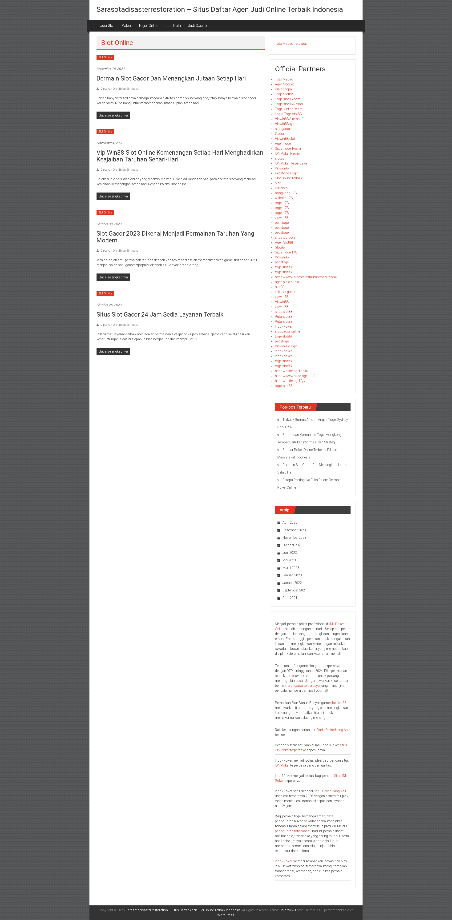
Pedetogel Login (287, 173)
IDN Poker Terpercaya (291, 163)
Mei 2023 (289, 560)
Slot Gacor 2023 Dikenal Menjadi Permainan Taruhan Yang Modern (175, 237)
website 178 (284, 198)
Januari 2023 (292, 575)
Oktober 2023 (292, 545)
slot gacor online (287, 331)
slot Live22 (338, 703)
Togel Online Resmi (289, 109)
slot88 (279, 158)
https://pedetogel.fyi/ (290, 381)
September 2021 (294, 590)
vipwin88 (281, 218)
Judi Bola (173, 25)
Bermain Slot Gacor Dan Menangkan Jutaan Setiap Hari (171, 78)
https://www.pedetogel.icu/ (295, 376)
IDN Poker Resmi (287, 153)
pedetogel (282, 223)
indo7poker (283, 351)
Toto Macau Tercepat (291, 43)
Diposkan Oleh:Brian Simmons (119, 88)
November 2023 (294, 537)
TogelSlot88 (284, 94)
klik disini (281, 188)
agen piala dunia (287, 282)
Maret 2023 (290, 568)
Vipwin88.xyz (284, 124)
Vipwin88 (282, 168)
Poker (126, 25)
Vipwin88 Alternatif (289, 119)
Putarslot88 (283, 316)
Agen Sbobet (284, 84)
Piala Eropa (283, 89)
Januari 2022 (292, 583)
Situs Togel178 (286, 252)
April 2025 (289, 522)
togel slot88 (283, 386)
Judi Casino (197, 25)
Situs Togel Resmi (288, 148)
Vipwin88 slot (285, 139)
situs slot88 (283, 311)
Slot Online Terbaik (288, 178)
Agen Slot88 (284, 242)
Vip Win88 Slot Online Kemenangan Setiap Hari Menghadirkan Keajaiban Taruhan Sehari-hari (180, 156)
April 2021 (289, 598)
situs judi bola (285, 237)
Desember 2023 (294, 530)
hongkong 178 (286, 193)
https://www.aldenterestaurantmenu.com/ (306, 277)
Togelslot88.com (287, 99)
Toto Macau (284, 79)
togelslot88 (283, 267)
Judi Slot (107, 25)
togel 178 (282, 203)
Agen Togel (283, 143)
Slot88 (280, 247)
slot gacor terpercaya (304, 685)
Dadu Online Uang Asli (333, 730)
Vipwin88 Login (286, 346)
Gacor (279, 134)
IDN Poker (282, 765)
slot (278, 183)
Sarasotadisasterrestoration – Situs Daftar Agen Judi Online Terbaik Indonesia (220, 9)
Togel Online (148, 25)
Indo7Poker (283, 326)
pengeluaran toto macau (293, 831)
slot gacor (282, 129)
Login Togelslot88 (288, 114)
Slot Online (105, 57)
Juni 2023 (289, 552)
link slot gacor (285, 292)
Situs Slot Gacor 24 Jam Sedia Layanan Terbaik (160, 314)
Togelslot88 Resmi (289, 104)
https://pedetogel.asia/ (291, 371)
